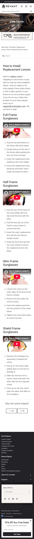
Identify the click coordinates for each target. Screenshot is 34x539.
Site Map (3, 513)
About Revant (4, 460)
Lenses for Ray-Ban (6, 441)
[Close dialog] (30, 520)
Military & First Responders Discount (10, 471)
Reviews (3, 464)
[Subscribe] (29, 492)
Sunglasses (4, 448)
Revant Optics (8, 510)
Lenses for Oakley (6, 439)
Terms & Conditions (17, 513)
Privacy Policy (9, 513)
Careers (3, 468)
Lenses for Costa (5, 444)
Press (2, 466)
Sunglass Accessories (7, 450)
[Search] (31, 11)
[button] (26, 6)
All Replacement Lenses (7, 446)
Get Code (17, 534)
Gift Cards (4, 453)
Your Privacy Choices (8, 516)
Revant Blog (4, 462)
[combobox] (17, 11)
